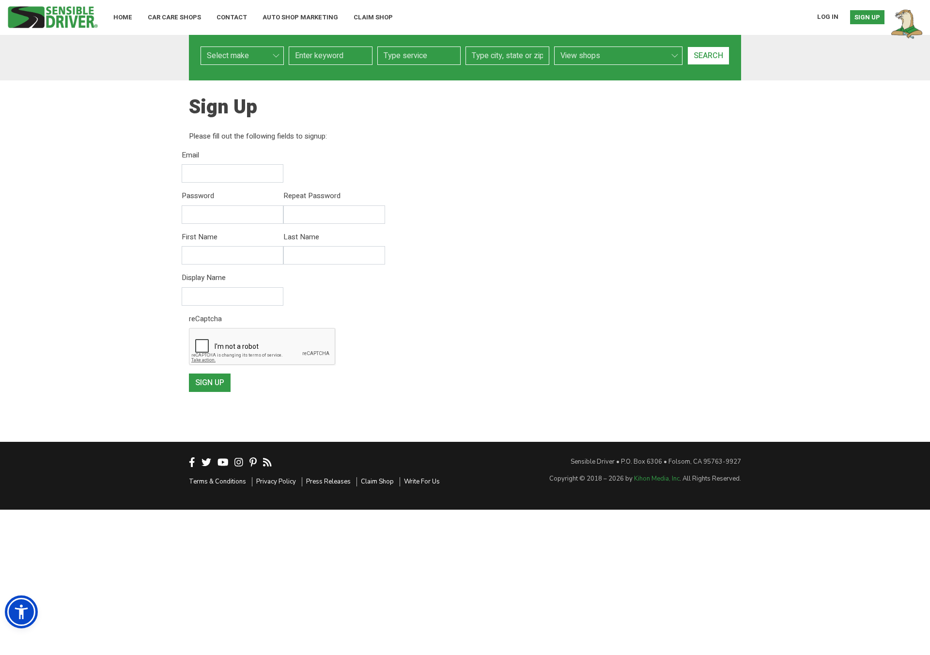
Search (708, 56)
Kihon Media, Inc (657, 478)
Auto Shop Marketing (300, 17)
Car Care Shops (174, 17)
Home (122, 17)
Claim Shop (373, 17)
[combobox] (419, 56)
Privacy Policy (276, 481)
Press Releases (328, 481)
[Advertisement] (465, 582)
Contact (232, 17)
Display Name (204, 277)
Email (190, 155)
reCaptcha (205, 318)
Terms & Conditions (217, 481)
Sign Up (867, 17)
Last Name (301, 237)
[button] (21, 612)
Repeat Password (312, 195)
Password (198, 195)
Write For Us (422, 481)
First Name (199, 237)
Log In (827, 16)
